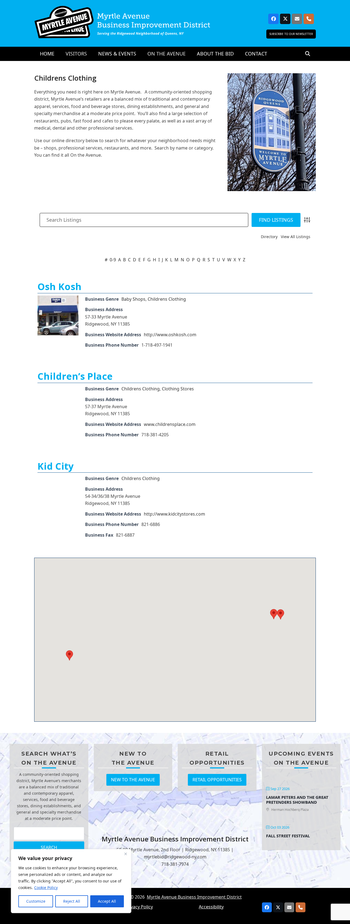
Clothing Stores (178, 389)
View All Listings (295, 236)
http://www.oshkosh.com (170, 335)
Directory (269, 236)
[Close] (125, 853)
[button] (308, 54)
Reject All (71, 901)
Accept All (107, 901)
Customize (35, 901)
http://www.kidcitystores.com (174, 514)
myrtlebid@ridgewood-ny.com (175, 857)
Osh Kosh (59, 286)
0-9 (113, 260)
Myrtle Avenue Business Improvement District (194, 897)
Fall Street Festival (288, 835)
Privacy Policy (139, 907)
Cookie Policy (46, 887)
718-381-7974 (175, 864)
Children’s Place (75, 376)
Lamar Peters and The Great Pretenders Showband (297, 799)
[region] (71, 881)
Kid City (55, 466)
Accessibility (211, 907)
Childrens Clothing (167, 299)
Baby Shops (133, 299)
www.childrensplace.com (170, 424)
